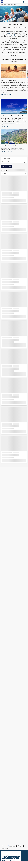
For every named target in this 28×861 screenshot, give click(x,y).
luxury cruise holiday (8, 123)
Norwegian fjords (12, 35)
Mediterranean (6, 33)
